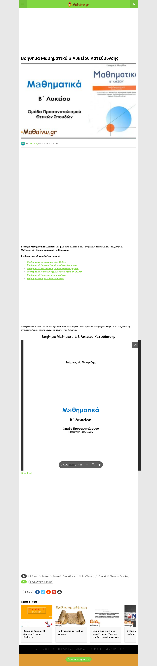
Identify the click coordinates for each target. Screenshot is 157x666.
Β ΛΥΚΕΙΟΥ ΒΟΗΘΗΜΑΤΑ (41, 582)
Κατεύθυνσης (87, 576)
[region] (78, 27)
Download (26, 473)
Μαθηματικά (101, 576)
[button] (23, 4)
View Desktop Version (79, 659)
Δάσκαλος (33, 143)
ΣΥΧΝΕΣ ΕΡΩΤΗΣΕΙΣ (114, 649)
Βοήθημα (45, 576)
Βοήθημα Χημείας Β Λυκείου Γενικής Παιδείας (34, 634)
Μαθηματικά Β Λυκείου (119, 576)
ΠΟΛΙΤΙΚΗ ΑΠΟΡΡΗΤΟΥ (44, 649)
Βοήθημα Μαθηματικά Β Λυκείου (65, 576)
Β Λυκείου (34, 576)
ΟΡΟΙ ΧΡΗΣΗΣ (94, 649)
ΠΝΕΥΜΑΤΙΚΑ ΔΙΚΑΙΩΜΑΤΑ (71, 649)
